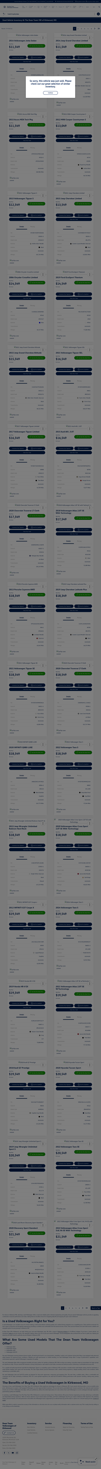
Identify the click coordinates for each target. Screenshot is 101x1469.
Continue (50, 93)
